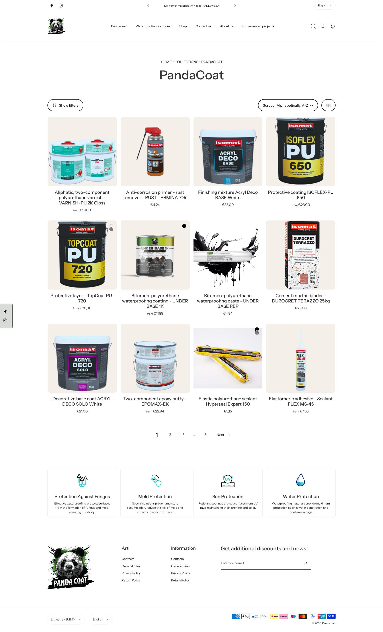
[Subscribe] (305, 563)
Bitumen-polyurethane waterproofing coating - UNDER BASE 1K (155, 301)
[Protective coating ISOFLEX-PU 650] (300, 151)
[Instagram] (60, 5)
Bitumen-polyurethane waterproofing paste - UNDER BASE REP (228, 301)
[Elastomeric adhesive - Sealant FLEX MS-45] (300, 358)
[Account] (323, 26)
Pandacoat (119, 26)
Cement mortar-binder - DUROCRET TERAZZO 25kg (301, 298)
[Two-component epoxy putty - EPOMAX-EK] (155, 358)
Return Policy (131, 580)
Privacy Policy (131, 573)
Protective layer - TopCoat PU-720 (82, 298)
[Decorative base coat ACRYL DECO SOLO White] (82, 358)
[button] (148, 5)
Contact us (203, 26)
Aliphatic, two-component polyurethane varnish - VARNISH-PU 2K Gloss (82, 198)
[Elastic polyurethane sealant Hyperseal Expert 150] (228, 358)
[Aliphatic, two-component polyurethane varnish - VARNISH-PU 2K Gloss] (82, 151)
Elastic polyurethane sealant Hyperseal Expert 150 (228, 401)
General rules (131, 566)
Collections (186, 62)
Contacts (128, 559)
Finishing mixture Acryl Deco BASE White (228, 195)
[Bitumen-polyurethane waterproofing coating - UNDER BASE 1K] (155, 255)
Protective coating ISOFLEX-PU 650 (301, 195)
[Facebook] (51, 5)
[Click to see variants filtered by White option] (111, 226)
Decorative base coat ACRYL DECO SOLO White (82, 401)
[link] (156, 434)
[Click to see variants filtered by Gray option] (111, 229)
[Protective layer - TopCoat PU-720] (82, 255)
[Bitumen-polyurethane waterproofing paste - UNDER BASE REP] (228, 255)
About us (226, 26)
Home (166, 62)
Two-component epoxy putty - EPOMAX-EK (155, 401)
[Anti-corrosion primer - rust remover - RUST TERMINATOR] (155, 151)
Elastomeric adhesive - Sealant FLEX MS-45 (301, 401)
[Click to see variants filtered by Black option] (257, 329)
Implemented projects (258, 26)
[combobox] (325, 6)
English (322, 5)
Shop (183, 26)
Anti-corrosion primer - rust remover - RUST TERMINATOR (155, 195)
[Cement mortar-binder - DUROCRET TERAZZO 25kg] (300, 255)
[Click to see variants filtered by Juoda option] (184, 226)
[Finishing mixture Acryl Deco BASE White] (228, 151)
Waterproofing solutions (153, 26)
